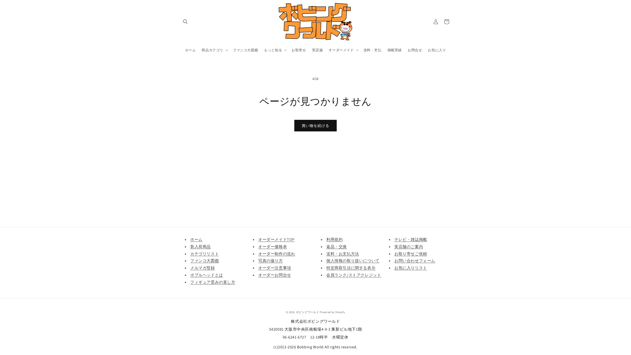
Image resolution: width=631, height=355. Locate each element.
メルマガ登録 (202, 267)
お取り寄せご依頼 (410, 253)
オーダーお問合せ (274, 275)
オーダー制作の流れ (276, 253)
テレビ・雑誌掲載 (410, 239)
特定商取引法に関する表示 (350, 267)
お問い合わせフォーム (414, 260)
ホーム (196, 239)
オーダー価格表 (272, 246)
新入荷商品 (200, 246)
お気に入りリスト (410, 267)
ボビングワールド (307, 312)
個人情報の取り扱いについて (353, 260)
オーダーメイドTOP (276, 239)
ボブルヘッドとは (206, 275)
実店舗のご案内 (408, 246)
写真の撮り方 (270, 260)
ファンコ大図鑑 (204, 260)
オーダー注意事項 (274, 267)
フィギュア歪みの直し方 (212, 282)
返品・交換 (336, 246)
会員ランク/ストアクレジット (353, 275)
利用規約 (334, 239)
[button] (185, 21)
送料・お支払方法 (342, 253)
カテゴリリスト (204, 253)
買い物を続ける (315, 125)
